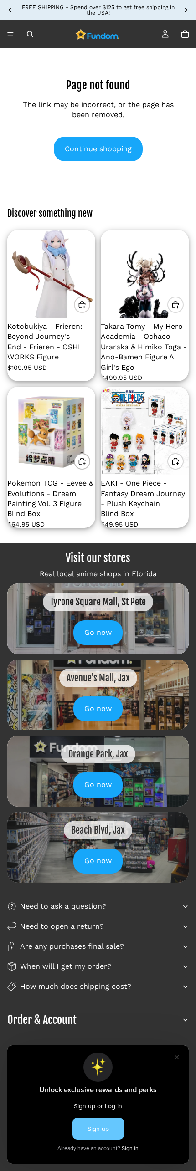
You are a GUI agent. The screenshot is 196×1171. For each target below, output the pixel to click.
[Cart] (185, 34)
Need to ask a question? (63, 906)
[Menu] (10, 34)
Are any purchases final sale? (72, 946)
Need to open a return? (62, 926)
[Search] (30, 34)
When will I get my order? (65, 966)
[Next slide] (186, 10)
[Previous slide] (10, 10)
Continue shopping (98, 148)
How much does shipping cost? (75, 986)
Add (89, 304)
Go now (98, 632)
